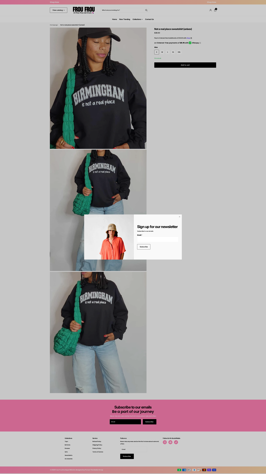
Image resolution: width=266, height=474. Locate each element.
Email (139, 235)
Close (179, 216)
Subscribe (144, 247)
